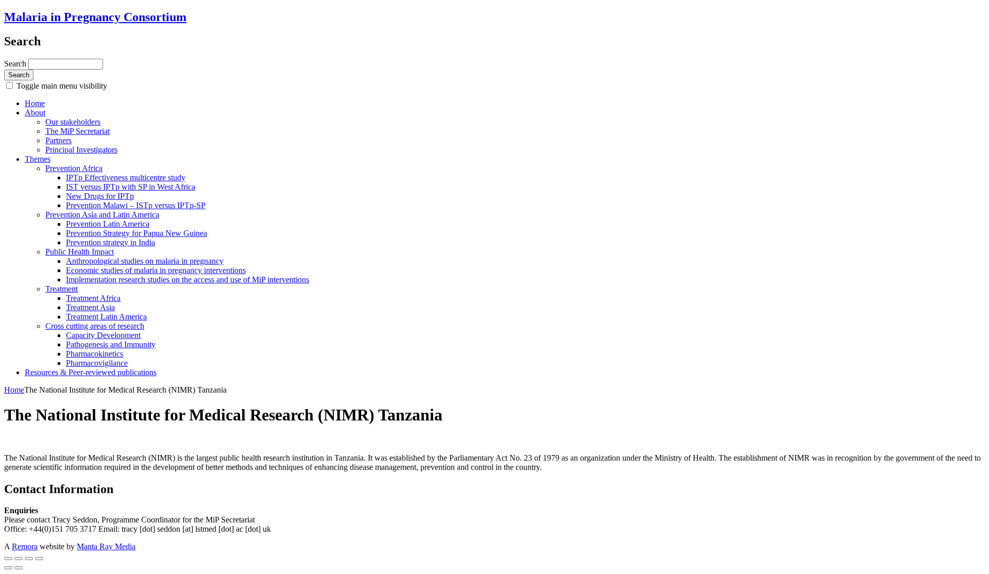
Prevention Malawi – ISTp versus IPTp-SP (136, 205)
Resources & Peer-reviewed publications (91, 372)
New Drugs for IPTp (100, 196)
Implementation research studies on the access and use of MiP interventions (187, 279)
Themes (37, 159)
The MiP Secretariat (77, 131)
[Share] (18, 558)
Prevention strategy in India (110, 242)
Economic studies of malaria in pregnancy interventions (156, 270)
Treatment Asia (90, 307)
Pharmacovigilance (97, 363)
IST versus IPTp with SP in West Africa (130, 186)
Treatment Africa (93, 298)
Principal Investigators (81, 149)
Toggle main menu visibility (60, 85)
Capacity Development (103, 335)
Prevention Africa (74, 168)
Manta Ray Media (106, 546)
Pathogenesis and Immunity (111, 344)
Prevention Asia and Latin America (102, 214)
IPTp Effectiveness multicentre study (125, 177)
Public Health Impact (79, 251)
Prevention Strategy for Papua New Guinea (136, 233)
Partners (58, 140)
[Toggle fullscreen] (29, 558)
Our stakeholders (72, 121)
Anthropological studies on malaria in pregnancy (145, 261)
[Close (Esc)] (8, 558)
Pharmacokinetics (94, 353)
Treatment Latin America (106, 316)
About (35, 112)
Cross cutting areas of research (94, 326)
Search (16, 63)
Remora (25, 546)
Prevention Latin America (107, 224)
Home (35, 103)
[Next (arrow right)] (18, 567)
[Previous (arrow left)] (8, 567)
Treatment (61, 288)
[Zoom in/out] (39, 558)
